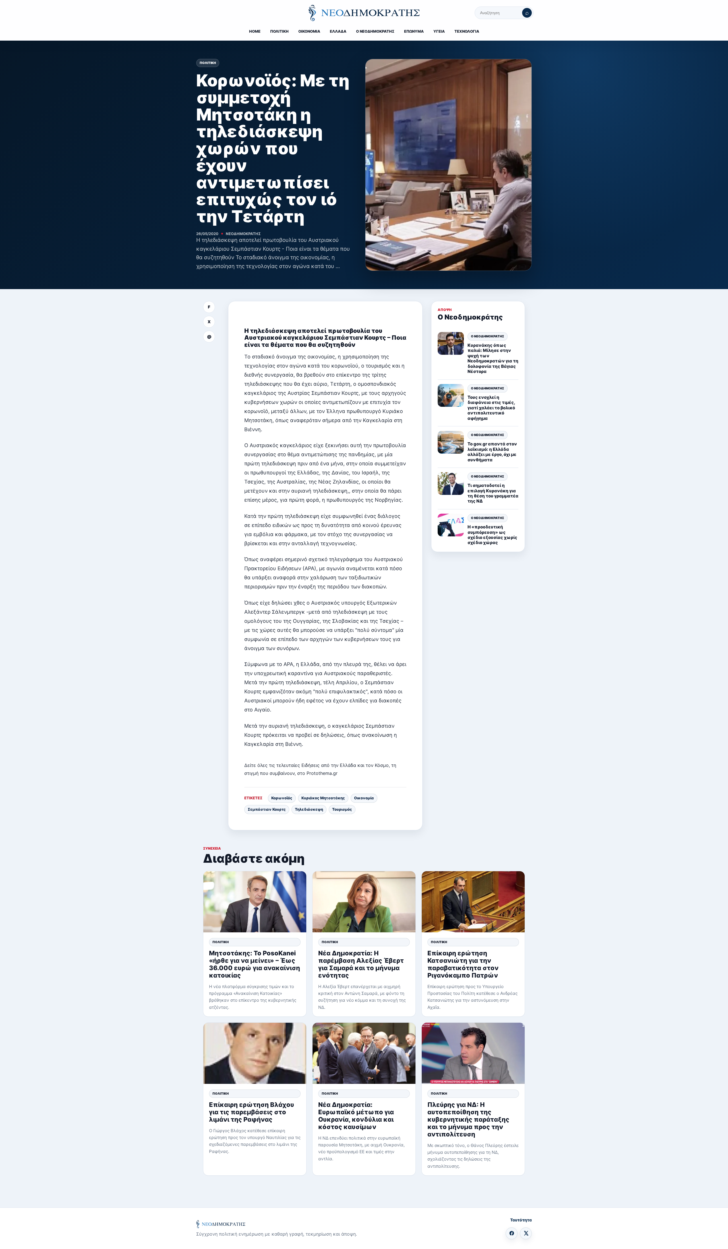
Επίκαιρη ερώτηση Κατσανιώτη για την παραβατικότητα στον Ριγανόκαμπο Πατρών (463, 964)
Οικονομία (364, 798)
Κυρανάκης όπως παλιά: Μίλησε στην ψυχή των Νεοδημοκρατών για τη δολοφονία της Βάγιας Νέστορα (493, 358)
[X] (526, 1233)
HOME (254, 31)
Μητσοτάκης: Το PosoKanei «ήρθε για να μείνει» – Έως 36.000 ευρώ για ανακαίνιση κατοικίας (254, 964)
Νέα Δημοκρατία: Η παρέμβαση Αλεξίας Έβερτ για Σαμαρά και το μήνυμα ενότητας (361, 964)
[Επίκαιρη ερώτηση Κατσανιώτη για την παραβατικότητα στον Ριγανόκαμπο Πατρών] (473, 901)
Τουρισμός (342, 809)
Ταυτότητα (521, 1219)
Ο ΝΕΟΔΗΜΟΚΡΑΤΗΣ (375, 31)
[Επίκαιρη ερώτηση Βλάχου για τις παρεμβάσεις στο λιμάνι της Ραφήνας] (254, 1053)
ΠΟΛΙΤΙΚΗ (279, 31)
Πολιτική (208, 63)
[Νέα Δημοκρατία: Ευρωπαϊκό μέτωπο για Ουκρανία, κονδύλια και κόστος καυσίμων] (364, 1053)
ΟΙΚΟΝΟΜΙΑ (309, 31)
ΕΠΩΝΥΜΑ (414, 31)
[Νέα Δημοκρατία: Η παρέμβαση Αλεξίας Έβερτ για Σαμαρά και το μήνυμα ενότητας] (364, 901)
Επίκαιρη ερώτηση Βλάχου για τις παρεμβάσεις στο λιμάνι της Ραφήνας (251, 1112)
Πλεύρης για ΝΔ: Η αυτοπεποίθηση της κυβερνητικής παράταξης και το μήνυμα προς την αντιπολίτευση (468, 1119)
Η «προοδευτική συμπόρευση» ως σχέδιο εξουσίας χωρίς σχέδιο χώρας (492, 534)
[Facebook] (512, 1233)
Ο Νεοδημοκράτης (487, 336)
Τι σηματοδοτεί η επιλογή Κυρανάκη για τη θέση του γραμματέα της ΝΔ (493, 493)
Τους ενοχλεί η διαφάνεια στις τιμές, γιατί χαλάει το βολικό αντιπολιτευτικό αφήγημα (491, 407)
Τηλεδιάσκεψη (309, 809)
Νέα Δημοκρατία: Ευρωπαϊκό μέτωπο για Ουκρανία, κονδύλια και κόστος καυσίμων (356, 1115)
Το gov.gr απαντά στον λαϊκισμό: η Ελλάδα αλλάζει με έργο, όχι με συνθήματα (492, 451)
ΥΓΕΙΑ (439, 31)
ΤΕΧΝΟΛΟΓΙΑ (466, 31)
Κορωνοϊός (281, 798)
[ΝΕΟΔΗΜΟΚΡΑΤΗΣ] (364, 13)
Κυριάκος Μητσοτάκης (323, 798)
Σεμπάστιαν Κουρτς (267, 809)
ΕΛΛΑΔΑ (338, 31)
